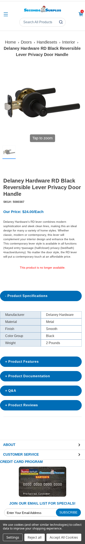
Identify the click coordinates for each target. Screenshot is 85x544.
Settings (12, 537)
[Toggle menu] (5, 14)
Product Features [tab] (23, 361)
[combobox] (42, 22)
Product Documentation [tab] (29, 376)
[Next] (77, 104)
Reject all (34, 537)
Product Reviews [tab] (23, 405)
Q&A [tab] (12, 390)
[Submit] (61, 22)
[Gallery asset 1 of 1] (9, 152)
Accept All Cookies (64, 537)
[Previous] (8, 104)
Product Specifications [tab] (27, 296)
